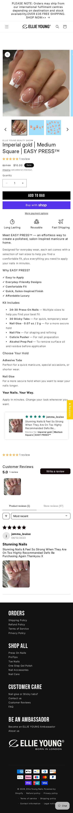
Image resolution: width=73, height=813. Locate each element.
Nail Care (14, 674)
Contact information (30, 803)
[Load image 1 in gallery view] (19, 127)
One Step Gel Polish (20, 665)
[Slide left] (5, 128)
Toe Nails (14, 661)
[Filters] (6, 516)
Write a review (55, 471)
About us (13, 730)
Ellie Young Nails (34, 789)
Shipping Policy (17, 620)
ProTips (12, 657)
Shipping (6, 170)
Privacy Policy (16, 633)
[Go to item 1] (12, 486)
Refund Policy (16, 624)
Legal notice (50, 803)
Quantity (7, 175)
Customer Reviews (19, 702)
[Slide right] (67, 128)
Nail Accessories (18, 669)
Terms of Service (18, 628)
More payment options (36, 213)
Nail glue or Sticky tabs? (23, 694)
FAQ (11, 706)
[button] (7, 26)
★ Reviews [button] (69, 410)
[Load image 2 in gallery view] (36, 127)
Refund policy (33, 793)
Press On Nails (17, 652)
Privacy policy (51, 793)
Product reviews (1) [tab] (19, 506)
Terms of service (28, 798)
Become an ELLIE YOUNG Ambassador (31, 726)
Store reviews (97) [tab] (53, 506)
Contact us (15, 698)
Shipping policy (48, 798)
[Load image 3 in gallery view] (53, 127)
